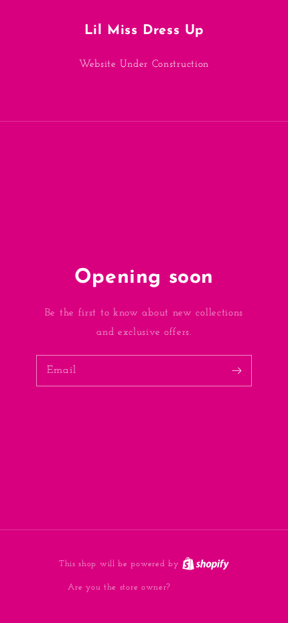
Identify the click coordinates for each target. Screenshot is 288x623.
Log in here (197, 587)
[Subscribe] (236, 370)
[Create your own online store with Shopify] (205, 563)
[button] (144, 95)
